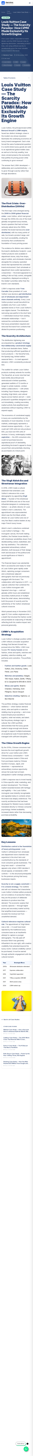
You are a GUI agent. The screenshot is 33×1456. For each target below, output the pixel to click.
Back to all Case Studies (12, 1019)
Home (3, 12)
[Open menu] (30, 3)
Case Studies (9, 12)
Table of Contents (9, 78)
